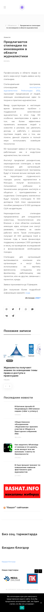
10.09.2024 (18, 415)
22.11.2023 (18, 475)
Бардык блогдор (9, 562)
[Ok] (41, 602)
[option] (22, 360)
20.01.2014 (7, 61)
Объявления (12, 25)
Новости (7, 37)
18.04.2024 (18, 437)
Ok (22, 608)
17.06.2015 (6, 380)
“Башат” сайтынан (17, 507)
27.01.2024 (18, 458)
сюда (27, 293)
